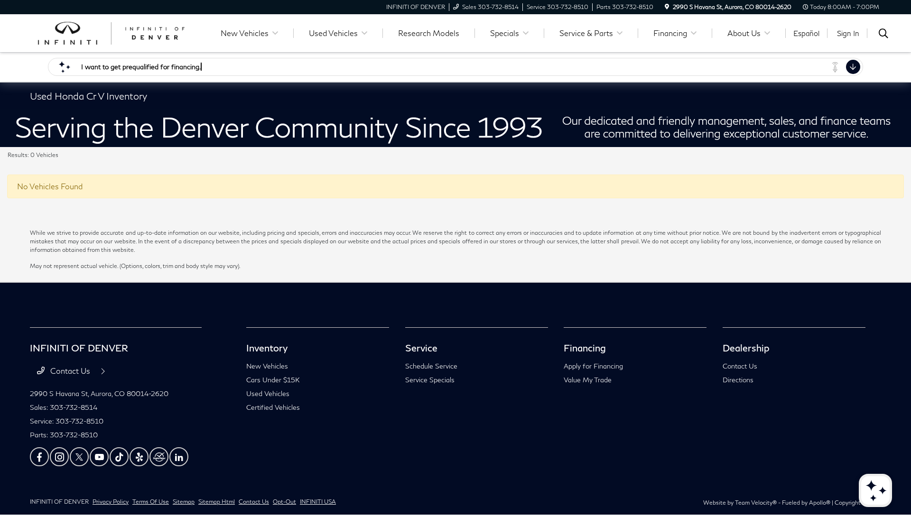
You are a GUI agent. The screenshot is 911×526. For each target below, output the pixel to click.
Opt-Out (284, 501)
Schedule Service (431, 366)
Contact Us (70, 370)
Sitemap (184, 501)
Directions (738, 380)
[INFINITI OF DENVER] (111, 32)
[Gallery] (455, 128)
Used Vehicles (267, 393)
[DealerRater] (158, 456)
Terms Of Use (150, 501)
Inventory (267, 347)
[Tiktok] (119, 456)
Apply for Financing (593, 366)
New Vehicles (267, 366)
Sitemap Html (216, 501)
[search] (883, 34)
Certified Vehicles (273, 407)
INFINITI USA (318, 501)
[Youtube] (99, 456)
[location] (667, 6)
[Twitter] (79, 456)
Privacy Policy (111, 501)
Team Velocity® (756, 502)
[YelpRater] (139, 456)
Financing (585, 347)
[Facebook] (39, 456)
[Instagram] (59, 456)
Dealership (746, 347)
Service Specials (430, 380)
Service (421, 347)
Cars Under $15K (272, 380)
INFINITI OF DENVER (59, 501)
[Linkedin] (178, 456)
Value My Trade (588, 380)
